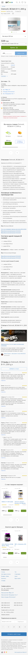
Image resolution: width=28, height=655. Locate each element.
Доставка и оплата (6, 574)
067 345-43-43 (5, 607)
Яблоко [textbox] (6, 549)
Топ (15, 572)
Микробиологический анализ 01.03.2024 (11, 231)
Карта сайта (18, 578)
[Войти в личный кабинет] (19, 2)
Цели (16, 576)
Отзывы (3, 580)
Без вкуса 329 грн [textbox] (7, 36)
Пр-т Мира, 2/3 (6, 89)
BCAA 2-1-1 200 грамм (7, 501)
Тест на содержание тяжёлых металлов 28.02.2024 (13, 229)
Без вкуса (8, 136)
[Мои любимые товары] (22, 2)
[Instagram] (8, 627)
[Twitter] (14, 627)
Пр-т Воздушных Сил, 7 (8, 93)
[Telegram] (25, 627)
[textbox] (14, 44)
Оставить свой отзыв (14, 634)
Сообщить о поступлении (20, 142)
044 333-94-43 (18, 602)
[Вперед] (17, 153)
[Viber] (19, 627)
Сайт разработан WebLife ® (20, 652)
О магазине (17, 574)
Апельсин (19, 136)
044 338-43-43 (5, 602)
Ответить (3, 380)
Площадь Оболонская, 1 (9, 91)
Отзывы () (18, 11)
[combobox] (14, 36)
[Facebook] (3, 627)
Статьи (3, 572)
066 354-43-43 (5, 605)
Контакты (3, 578)
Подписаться (21, 621)
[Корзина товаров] (25, 2)
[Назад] (11, 153)
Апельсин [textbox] (7, 507)
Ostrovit (13, 65)
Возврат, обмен (5, 576)
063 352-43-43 (18, 605)
